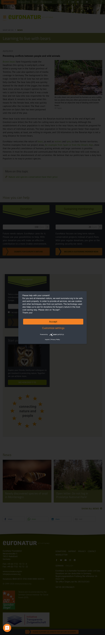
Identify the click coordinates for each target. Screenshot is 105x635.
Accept (53, 321)
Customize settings (53, 327)
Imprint (47, 339)
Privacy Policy (55, 339)
